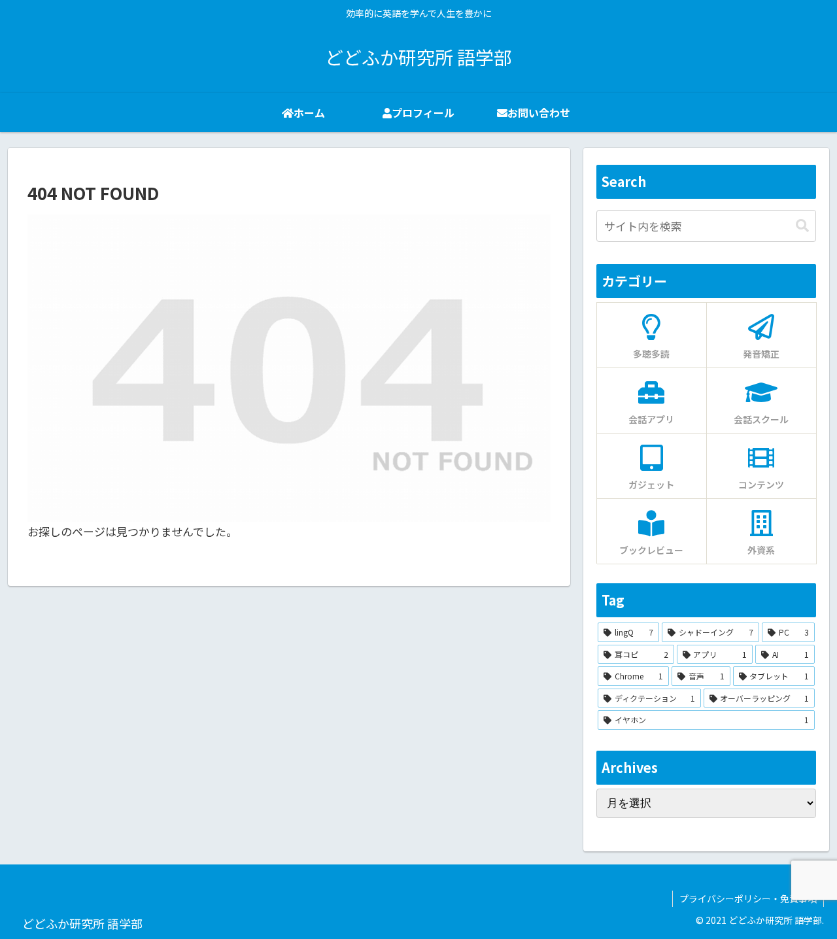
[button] (802, 225)
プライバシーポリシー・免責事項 (748, 898)
